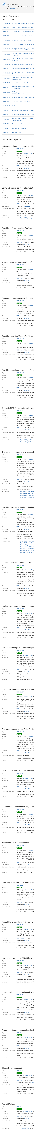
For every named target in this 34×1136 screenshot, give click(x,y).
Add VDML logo (16, 132)
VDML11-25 (6, 101)
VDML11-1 (6, 110)
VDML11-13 (6, 73)
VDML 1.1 (27, 168)
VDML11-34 (6, 59)
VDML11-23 (6, 78)
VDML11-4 (6, 128)
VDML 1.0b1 (20, 938)
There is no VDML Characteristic (21, 101)
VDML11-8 (6, 119)
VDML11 (12, 9)
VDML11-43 (6, 23)
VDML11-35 (6, 27)
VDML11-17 (6, 83)
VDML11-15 (6, 68)
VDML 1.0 (19, 166)
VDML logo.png (24, 1128)
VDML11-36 (6, 64)
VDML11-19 (6, 106)
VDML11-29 (6, 87)
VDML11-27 (6, 40)
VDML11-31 (6, 54)
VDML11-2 (6, 132)
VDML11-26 (6, 97)
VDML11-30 (6, 31)
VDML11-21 (6, 93)
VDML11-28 (6, 36)
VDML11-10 (6, 114)
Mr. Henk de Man (28, 153)
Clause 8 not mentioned (19, 128)
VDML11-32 (6, 49)
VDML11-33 (6, 44)
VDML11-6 (6, 124)
